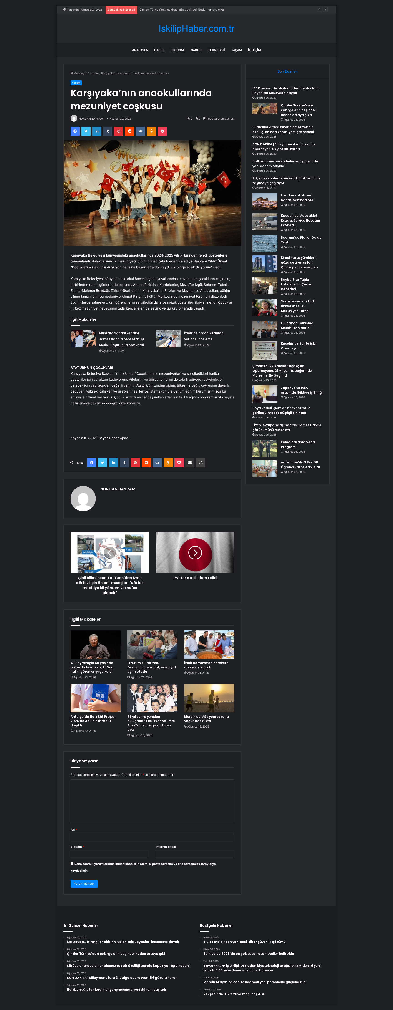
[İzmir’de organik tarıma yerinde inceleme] (168, 338)
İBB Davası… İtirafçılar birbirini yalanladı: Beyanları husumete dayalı (286, 90)
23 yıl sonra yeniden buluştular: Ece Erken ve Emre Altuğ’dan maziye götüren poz (151, 723)
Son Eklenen (287, 71)
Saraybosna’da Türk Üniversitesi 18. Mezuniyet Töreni (298, 306)
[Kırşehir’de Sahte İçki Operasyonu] (264, 350)
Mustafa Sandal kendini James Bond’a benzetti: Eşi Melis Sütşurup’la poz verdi (121, 339)
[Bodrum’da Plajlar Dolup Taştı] (264, 243)
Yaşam (236, 50)
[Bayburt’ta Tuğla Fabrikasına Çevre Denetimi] (264, 285)
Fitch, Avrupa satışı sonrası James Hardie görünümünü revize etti (286, 427)
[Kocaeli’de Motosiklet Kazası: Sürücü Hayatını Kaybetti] (264, 221)
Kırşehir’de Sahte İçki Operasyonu (298, 345)
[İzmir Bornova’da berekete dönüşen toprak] (209, 644)
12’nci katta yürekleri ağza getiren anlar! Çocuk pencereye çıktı (299, 262)
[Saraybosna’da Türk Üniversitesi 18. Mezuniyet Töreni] (264, 307)
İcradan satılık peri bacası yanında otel (297, 197)
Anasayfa (140, 50)
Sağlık (196, 50)
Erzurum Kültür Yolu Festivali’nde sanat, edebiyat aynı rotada (151, 667)
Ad (74, 829)
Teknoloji (216, 50)
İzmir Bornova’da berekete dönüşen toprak (206, 665)
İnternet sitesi (166, 847)
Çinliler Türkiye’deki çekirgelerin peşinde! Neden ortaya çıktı (298, 110)
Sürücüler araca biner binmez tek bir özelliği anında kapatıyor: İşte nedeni (191, 9)
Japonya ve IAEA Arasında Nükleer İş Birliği (301, 390)
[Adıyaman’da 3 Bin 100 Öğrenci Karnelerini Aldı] (264, 468)
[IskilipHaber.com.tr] (196, 28)
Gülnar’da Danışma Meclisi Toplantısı (297, 325)
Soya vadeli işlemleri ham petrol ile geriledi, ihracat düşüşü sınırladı (281, 410)
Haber (159, 50)
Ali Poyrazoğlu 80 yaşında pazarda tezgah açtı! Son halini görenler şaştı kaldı (92, 667)
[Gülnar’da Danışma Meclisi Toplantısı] (264, 329)
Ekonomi (178, 50)
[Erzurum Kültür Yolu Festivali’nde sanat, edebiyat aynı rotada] (152, 644)
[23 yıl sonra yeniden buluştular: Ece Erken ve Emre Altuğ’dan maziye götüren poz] (152, 698)
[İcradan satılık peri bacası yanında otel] (264, 201)
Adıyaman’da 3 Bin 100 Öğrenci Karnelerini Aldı (300, 464)
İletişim (254, 50)
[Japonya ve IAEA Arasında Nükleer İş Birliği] (264, 394)
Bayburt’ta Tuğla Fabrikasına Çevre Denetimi (296, 284)
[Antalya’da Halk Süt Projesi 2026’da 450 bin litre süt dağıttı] (96, 698)
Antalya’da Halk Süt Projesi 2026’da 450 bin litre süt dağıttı (93, 721)
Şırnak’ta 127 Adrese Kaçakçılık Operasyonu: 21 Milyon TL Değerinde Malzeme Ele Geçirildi (282, 371)
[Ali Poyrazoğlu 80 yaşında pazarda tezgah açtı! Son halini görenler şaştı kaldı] (96, 644)
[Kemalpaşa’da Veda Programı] (264, 448)
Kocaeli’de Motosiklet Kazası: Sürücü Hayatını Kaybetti (300, 220)
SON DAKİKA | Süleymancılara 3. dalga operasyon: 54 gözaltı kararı (283, 146)
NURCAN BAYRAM (91, 118)
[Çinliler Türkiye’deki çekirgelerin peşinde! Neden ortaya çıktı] (264, 111)
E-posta (77, 847)
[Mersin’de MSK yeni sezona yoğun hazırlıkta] (209, 698)
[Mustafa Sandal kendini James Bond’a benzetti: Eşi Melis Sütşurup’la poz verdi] (83, 338)
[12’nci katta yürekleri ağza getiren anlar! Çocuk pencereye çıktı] (264, 263)
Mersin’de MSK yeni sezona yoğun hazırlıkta (206, 718)
